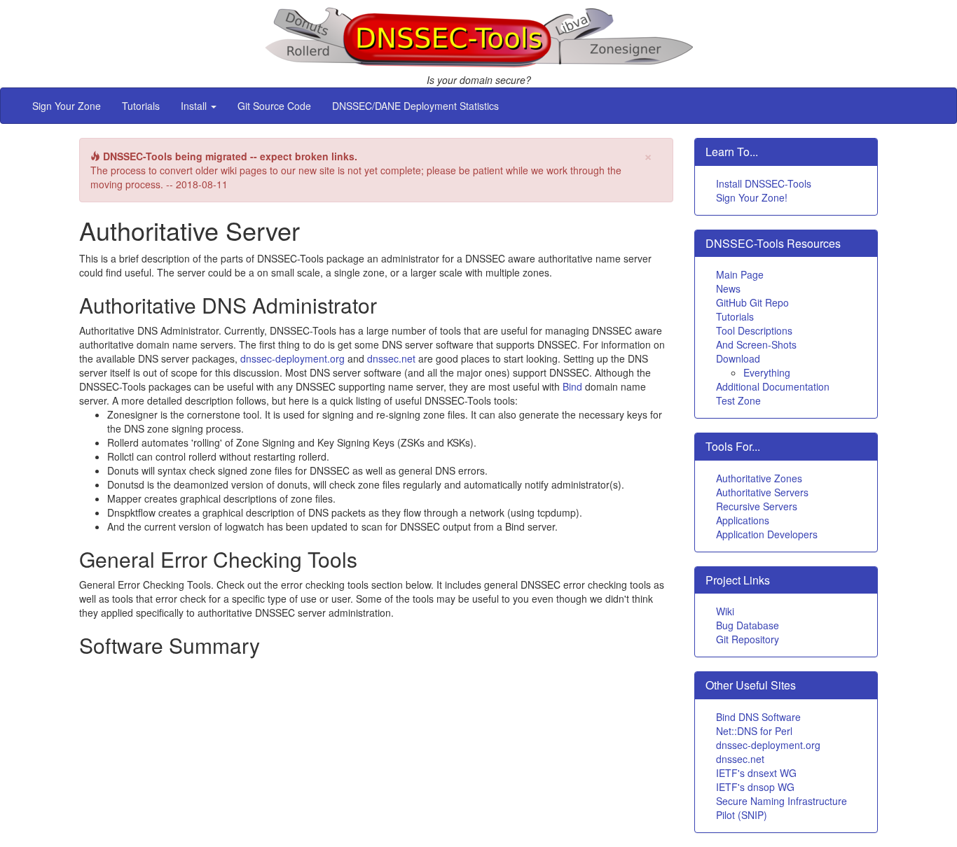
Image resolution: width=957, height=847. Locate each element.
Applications (742, 520)
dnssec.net (391, 358)
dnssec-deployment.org (292, 358)
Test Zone (738, 400)
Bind (572, 386)
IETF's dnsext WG (756, 773)
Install (195, 106)
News (728, 288)
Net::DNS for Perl (754, 731)
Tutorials (141, 106)
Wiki (725, 611)
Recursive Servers (756, 506)
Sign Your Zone (66, 106)
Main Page (740, 274)
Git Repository (747, 639)
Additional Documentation (772, 386)
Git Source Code (274, 106)
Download (738, 358)
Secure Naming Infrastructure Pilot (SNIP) (781, 808)
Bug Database (747, 625)
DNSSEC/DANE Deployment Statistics (415, 106)
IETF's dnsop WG (755, 787)
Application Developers (767, 534)
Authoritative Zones (759, 478)
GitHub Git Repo (752, 302)
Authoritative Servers (762, 492)
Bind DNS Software (758, 717)
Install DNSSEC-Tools (763, 183)
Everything (766, 372)
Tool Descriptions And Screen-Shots (756, 337)
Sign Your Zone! (751, 197)
